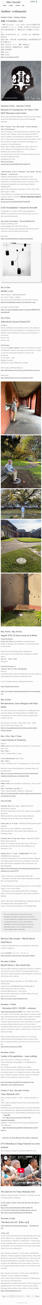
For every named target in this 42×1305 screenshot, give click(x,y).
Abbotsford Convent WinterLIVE (15, 322)
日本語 (32, 1)
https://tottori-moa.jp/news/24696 (11, 1011)
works (11, 5)
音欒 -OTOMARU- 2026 (12, 21)
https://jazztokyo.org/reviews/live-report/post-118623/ (18, 955)
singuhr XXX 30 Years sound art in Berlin (19, 635)
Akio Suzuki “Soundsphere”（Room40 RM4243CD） (18, 221)
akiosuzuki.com (23, 1302)
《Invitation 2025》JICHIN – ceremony (18, 1008)
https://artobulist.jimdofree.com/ (11, 1291)
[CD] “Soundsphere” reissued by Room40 (19, 207)
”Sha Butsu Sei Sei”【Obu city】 (15, 1222)
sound (18, 5)
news (4, 5)
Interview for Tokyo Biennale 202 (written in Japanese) (20, 1138)
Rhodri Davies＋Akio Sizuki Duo (15, 965)
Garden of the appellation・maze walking (19, 1056)
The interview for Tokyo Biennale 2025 (18, 1191)
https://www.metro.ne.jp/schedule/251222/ (14, 998)
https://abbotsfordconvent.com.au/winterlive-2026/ (17, 378)
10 (28, 1296)
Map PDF (7, 1115)
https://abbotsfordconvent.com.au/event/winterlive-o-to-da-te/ (20, 370)
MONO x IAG (7, 291)
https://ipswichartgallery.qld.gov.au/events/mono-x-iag (18, 302)
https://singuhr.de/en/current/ (10, 686)
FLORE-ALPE (23, 853)
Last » (38, 1296)
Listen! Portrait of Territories (13, 740)
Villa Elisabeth (22, 669)
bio (23, 5)
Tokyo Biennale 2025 (10, 1094)
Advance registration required (30, 196)
